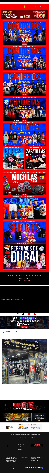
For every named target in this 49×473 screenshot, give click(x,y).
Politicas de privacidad (21, 450)
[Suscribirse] (31, 440)
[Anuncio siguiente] (32, 1)
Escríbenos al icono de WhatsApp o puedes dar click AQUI (36, 460)
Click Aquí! (13, 169)
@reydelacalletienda (25, 280)
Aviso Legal (19, 446)
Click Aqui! (24, 269)
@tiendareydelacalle (25, 278)
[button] (10, 6)
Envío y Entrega (20, 449)
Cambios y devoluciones (21, 447)
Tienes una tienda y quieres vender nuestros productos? (36, 458)
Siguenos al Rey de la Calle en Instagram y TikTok (24, 275)
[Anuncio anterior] (17, 1)
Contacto (19, 452)
